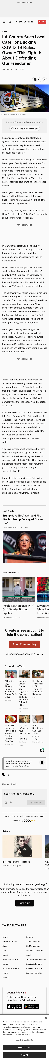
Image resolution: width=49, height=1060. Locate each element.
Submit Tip (25, 903)
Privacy (5, 977)
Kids (4, 950)
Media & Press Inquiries (36, 959)
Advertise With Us (10, 959)
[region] (24, 1037)
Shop (4, 946)
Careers (29, 937)
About (5, 955)
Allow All (24, 1055)
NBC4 (34, 402)
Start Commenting (24, 644)
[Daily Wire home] (24, 21)
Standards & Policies (35, 968)
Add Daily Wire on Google (26, 128)
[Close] (46, 1018)
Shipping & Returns (34, 964)
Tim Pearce (7, 69)
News (5, 937)
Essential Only (24, 1047)
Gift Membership (33, 946)
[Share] (44, 79)
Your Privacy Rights (34, 950)
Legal (28, 955)
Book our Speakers (10, 968)
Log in (39, 654)
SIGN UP (42, 22)
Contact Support (33, 941)
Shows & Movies (9, 941)
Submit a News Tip (34, 973)
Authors (6, 964)
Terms (5, 973)
